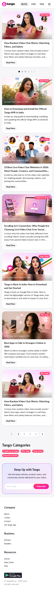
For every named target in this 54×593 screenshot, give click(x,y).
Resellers (7, 544)
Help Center (9, 562)
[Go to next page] (42, 434)
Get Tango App (10, 525)
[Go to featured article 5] (31, 71)
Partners (7, 540)
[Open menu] (49, 4)
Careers (7, 518)
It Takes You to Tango (10, 451)
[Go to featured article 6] (34, 71)
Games (7, 559)
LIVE (33, 4)
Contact (7, 521)
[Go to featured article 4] (28, 71)
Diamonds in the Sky (10, 455)
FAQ (42, 4)
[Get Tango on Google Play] (13, 575)
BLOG (24, 4)
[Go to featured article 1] (19, 71)
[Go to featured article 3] (25, 71)
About (6, 514)
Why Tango (26, 451)
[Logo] (8, 4)
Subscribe (41, 486)
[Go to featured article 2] (22, 71)
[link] (11, 434)
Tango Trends (37, 451)
